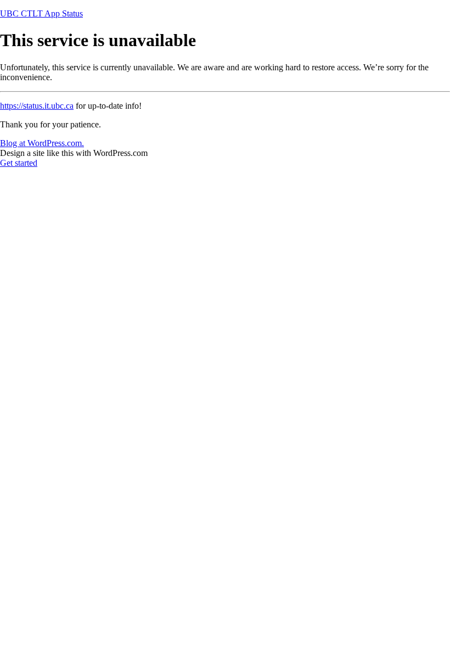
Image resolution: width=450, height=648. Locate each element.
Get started (18, 162)
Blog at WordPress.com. (42, 143)
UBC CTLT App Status (41, 13)
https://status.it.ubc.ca (37, 105)
